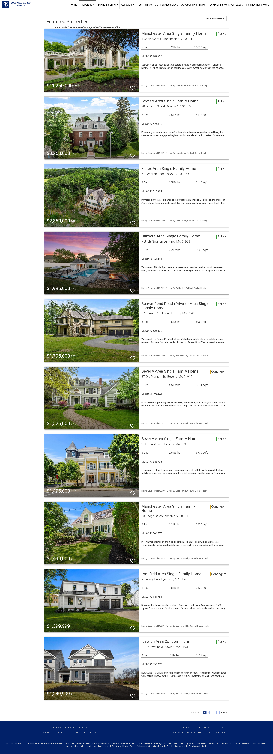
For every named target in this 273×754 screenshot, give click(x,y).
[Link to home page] (18, 4)
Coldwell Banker (63, 727)
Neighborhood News (257, 4)
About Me (128, 6)
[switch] (133, 86)
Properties (87, 6)
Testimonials (144, 4)
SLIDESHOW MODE (215, 18)
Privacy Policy (213, 727)
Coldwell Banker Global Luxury (226, 4)
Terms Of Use (192, 727)
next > (224, 712)
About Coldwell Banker (193, 4)
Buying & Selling (108, 6)
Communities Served (166, 4)
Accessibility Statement (188, 733)
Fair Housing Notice (221, 733)
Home (73, 4)
